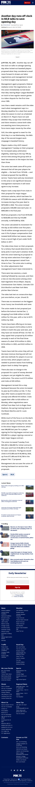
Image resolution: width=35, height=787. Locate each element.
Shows (3, 684)
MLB (12, 474)
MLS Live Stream (20, 762)
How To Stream (5, 686)
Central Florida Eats (6, 698)
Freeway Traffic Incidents (5, 653)
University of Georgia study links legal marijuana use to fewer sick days (11, 508)
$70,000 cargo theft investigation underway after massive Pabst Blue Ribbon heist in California (12, 494)
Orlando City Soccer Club (21, 676)
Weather (19, 608)
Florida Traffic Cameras (5, 656)
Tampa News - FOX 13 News (22, 690)
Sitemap (3, 640)
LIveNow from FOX (6, 696)
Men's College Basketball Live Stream (22, 753)
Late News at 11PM (6, 694)
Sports (21, 25)
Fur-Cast (18, 660)
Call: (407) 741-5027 (21, 705)
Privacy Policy (19, 595)
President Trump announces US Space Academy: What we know (11, 515)
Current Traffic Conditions (5, 649)
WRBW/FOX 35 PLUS (6, 727)
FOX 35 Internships (6, 714)
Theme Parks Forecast (22, 620)
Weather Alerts (20, 612)
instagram (17, 770)
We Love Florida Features (5, 671)
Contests (4, 737)
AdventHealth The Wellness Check (21, 653)
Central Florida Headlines (5, 613)
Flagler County (5, 620)
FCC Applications (5, 733)
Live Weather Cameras (22, 610)
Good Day (19, 645)
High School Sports (21, 679)
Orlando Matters (5, 692)
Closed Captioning (6, 729)
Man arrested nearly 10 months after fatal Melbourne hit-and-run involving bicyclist (22, 561)
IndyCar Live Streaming (22, 751)
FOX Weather (19, 625)
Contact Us (4, 708)
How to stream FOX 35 (7, 705)
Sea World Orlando (6, 678)
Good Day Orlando (6, 690)
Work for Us (4, 712)
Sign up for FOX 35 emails (6, 717)
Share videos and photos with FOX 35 (21, 710)
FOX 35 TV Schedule (6, 688)
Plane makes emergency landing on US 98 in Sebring (12, 486)
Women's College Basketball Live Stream (22, 757)
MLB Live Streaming (21, 747)
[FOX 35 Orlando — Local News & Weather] (6, 3)
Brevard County (5, 618)
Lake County (4, 622)
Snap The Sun (19, 631)
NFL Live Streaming (21, 741)
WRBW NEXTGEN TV (6, 725)
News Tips (20, 702)
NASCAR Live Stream (21, 749)
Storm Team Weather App (22, 628)
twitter (14, 770)
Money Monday (20, 664)
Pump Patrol (4, 647)
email (23, 770)
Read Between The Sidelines (21, 671)
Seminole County (5, 629)
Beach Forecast (20, 622)
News (3, 608)
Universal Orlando (6, 680)
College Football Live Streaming (21, 744)
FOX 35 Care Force (21, 649)
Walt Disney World (6, 676)
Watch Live (27, 2)
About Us (4, 702)
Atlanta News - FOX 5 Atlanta (22, 694)
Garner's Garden (20, 658)
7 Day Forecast (20, 618)
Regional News (21, 684)
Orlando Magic (20, 674)
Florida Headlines (5, 610)
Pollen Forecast (20, 623)
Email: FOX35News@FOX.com (22, 707)
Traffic (3, 645)
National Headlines (6, 616)
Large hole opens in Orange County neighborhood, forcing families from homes (21, 553)
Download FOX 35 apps (6, 720)
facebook (11, 770)
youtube (20, 770)
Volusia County (5, 631)
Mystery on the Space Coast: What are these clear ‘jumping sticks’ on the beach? (21, 528)
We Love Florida (20, 647)
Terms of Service (18, 596)
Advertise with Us (5, 723)
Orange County (5, 625)
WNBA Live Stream (21, 760)
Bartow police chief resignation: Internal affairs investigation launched (11, 501)
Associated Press (15, 25)
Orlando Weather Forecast (20, 615)
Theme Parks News (6, 674)
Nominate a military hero (6, 634)
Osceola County (5, 627)
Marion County (5, 623)
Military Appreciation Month (6, 637)
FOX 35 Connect (20, 713)
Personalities (4, 710)
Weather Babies (20, 651)
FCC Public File (5, 731)
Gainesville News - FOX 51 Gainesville (22, 687)
